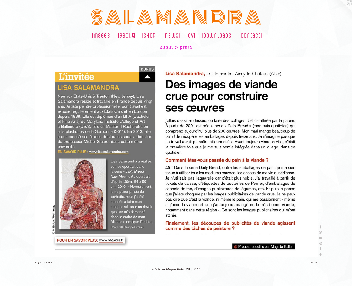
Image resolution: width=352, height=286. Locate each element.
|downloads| (217, 35)
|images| (101, 35)
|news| (171, 35)
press (186, 47)
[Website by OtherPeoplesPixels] (341, 11)
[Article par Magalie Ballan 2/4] (176, 157)
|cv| (191, 35)
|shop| (149, 35)
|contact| (250, 35)
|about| (127, 35)
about (167, 47)
